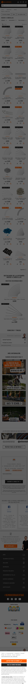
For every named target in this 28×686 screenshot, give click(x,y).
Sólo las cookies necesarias (14, 665)
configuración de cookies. (9, 656)
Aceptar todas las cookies (13, 661)
